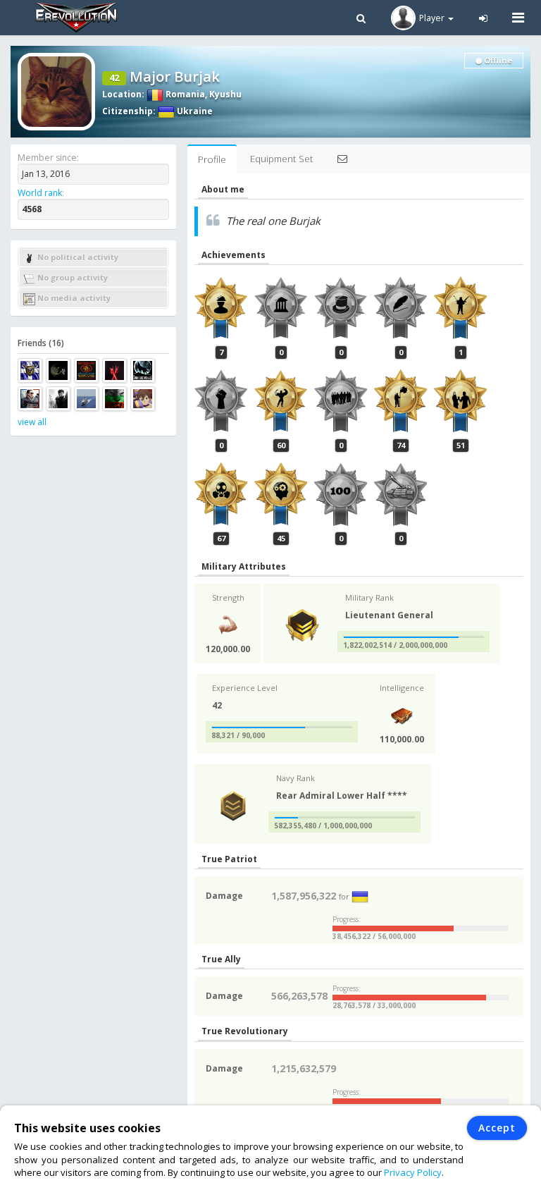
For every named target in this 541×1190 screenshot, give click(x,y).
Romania (184, 94)
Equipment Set (281, 158)
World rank (40, 193)
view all (32, 422)
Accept (497, 1127)
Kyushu (225, 94)
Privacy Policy (413, 1172)
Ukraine (194, 111)
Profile (212, 159)
